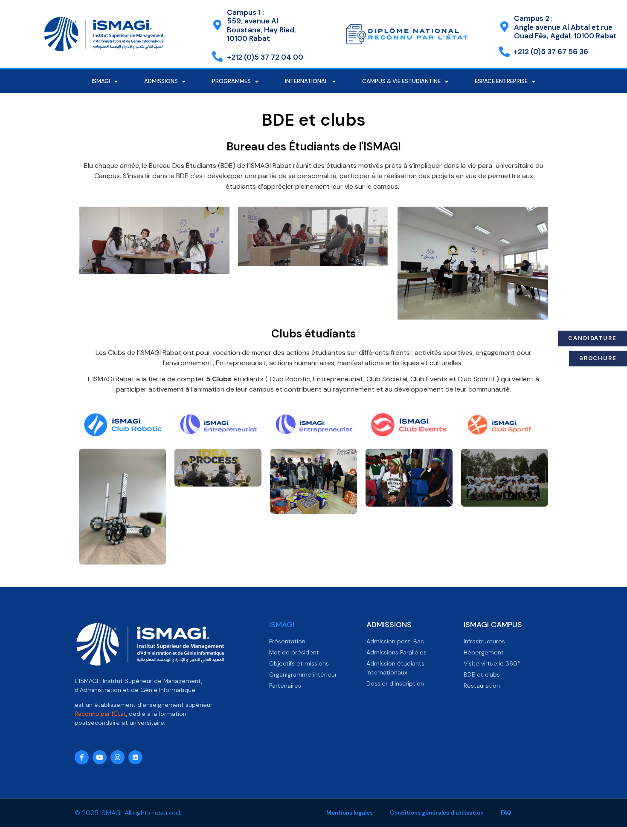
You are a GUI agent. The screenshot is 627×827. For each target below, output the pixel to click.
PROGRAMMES (231, 81)
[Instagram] (117, 757)
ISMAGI (101, 81)
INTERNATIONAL (306, 81)
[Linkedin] (135, 757)
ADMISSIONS (161, 81)
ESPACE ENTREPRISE (501, 81)
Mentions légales (349, 812)
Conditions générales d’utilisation (437, 812)
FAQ (506, 812)
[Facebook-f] (82, 757)
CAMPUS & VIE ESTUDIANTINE (401, 81)
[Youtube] (100, 757)
